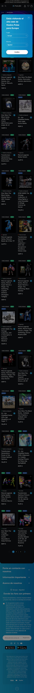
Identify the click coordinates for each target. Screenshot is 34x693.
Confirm (17, 52)
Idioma (8, 41)
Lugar (8, 32)
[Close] (29, 17)
